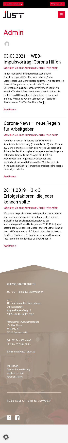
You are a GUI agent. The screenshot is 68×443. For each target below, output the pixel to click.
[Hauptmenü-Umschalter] (61, 14)
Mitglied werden (15, 373)
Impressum (12, 365)
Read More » (10, 109)
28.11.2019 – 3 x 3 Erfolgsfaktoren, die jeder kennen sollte (28, 196)
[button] (13, 4)
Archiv (42, 67)
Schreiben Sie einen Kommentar (20, 67)
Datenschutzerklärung (18, 369)
